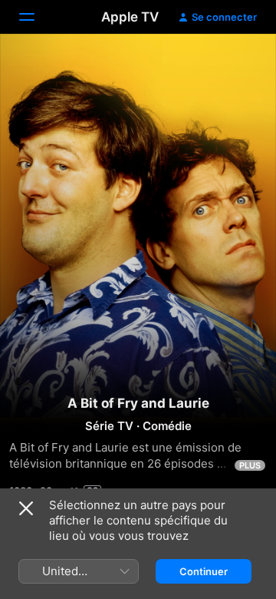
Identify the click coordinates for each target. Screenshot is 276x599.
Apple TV (130, 17)
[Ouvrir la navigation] (36, 17)
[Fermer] (26, 508)
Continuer (203, 571)
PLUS (250, 465)
